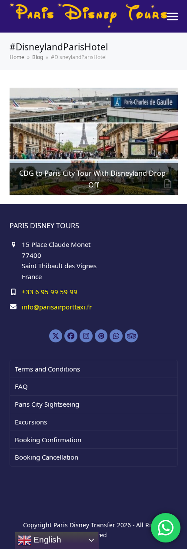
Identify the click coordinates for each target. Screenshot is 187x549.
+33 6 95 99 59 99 (49, 291)
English (46, 539)
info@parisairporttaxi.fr (57, 306)
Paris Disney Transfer (84, 525)
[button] (172, 16)
